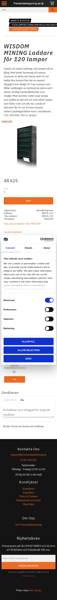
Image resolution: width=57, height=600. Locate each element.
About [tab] (46, 248)
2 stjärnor (7, 400)
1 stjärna (4, 400)
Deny (28, 358)
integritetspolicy (28, 576)
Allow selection (28, 350)
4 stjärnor (12, 400)
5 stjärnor (15, 400)
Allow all (28, 341)
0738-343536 (29, 459)
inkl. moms (35, 590)
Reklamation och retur (28, 500)
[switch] (49, 309)
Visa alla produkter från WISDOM (22, 223)
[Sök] (52, 9)
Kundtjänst (28, 488)
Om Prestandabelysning (28, 524)
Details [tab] (28, 248)
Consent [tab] (10, 248)
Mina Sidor (28, 504)
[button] (4, 3)
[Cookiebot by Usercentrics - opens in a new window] (41, 239)
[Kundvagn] (52, 4)
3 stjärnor (10, 400)
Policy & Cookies (28, 496)
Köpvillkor (28, 492)
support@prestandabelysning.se (28, 454)
